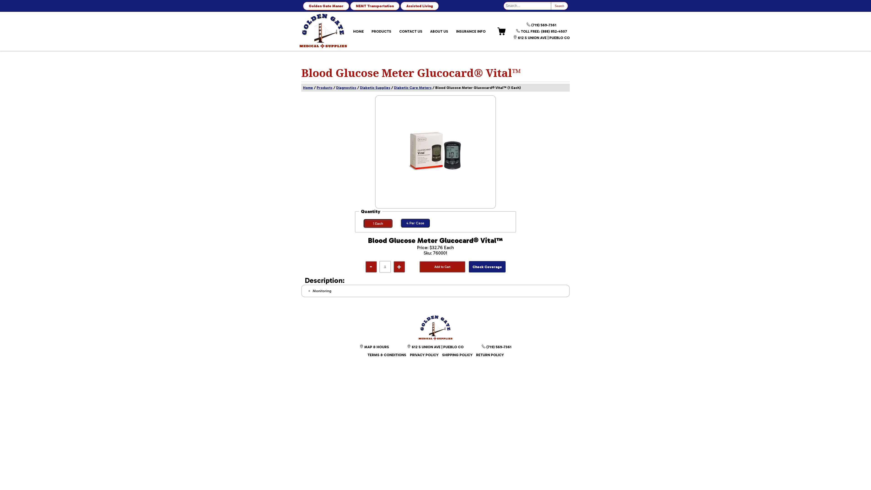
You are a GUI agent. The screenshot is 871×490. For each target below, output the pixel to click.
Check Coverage (487, 267)
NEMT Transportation (375, 6)
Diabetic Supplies (375, 88)
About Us (439, 31)
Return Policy (490, 355)
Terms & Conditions (386, 355)
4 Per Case (415, 223)
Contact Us (410, 31)
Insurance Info (471, 31)
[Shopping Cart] (501, 31)
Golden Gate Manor (326, 6)
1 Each (378, 223)
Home (358, 31)
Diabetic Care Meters (413, 88)
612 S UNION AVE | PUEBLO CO (543, 38)
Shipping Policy (457, 355)
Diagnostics (346, 88)
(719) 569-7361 (543, 25)
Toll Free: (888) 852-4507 (543, 31)
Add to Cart (442, 267)
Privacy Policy (424, 355)
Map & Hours (376, 347)
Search (559, 6)
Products (381, 31)
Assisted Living (419, 6)
